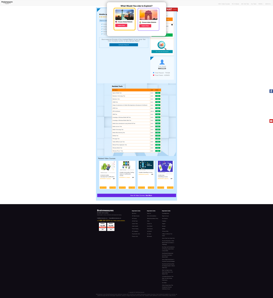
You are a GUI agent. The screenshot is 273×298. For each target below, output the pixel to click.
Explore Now (121, 25)
